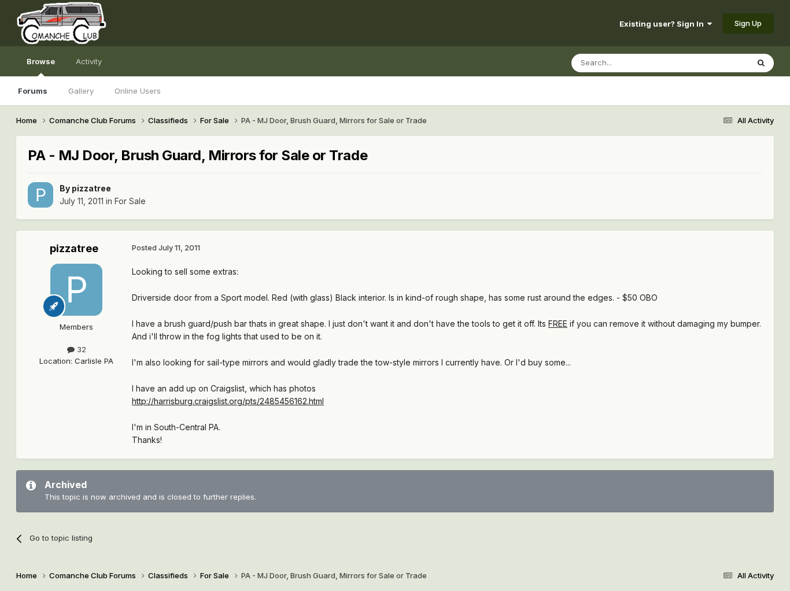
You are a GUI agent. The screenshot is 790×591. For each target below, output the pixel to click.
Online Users (138, 90)
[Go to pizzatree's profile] (40, 195)
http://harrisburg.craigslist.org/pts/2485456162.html (228, 401)
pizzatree (91, 188)
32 (80, 349)
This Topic (714, 62)
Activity (89, 61)
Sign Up (748, 23)
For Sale (130, 201)
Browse (41, 61)
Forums (32, 90)
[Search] (761, 63)
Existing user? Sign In (663, 23)
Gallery (81, 90)
